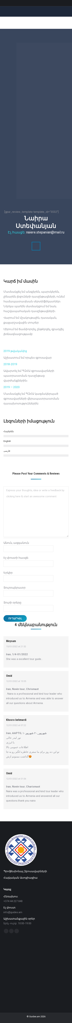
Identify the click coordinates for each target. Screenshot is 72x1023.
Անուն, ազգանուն (16, 542)
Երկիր (8, 572)
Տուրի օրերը (12, 602)
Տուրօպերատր (14, 587)
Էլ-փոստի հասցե (15, 557)
